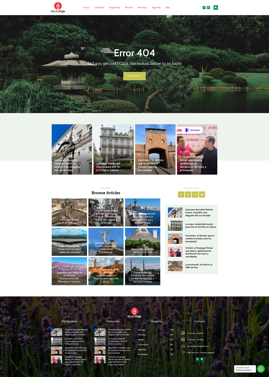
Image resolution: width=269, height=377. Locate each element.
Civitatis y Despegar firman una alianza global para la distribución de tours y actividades (193, 163)
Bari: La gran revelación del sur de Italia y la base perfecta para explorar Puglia (142, 218)
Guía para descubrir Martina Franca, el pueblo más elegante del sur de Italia (67, 165)
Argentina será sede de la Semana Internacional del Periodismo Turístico (69, 277)
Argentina (185, 152)
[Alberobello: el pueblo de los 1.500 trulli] (142, 242)
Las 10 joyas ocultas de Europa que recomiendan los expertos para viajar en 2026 (106, 275)
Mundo (58, 155)
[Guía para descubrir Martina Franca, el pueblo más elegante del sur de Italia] (72, 149)
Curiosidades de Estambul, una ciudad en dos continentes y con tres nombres (142, 277)
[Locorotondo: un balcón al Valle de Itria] (69, 212)
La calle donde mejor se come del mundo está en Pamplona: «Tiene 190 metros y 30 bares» (106, 216)
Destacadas (144, 155)
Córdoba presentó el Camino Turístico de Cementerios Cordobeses (106, 248)
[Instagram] (208, 7)
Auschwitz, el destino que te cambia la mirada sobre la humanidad (151, 165)
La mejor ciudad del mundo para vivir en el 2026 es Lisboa (108, 167)
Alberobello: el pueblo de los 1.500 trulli (142, 251)
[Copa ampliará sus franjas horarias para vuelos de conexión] (69, 242)
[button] (216, 7)
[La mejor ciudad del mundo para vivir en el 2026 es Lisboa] (113, 149)
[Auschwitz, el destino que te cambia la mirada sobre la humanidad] (155, 149)
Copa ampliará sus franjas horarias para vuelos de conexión (69, 249)
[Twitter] (195, 194)
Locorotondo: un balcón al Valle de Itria (69, 221)
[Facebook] (204, 7)
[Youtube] (202, 194)
